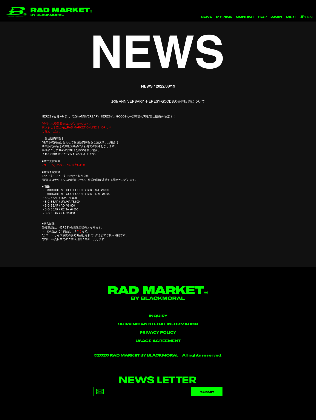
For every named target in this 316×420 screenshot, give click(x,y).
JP (303, 16)
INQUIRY (158, 315)
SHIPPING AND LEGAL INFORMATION (158, 323)
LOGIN (276, 16)
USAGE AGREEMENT (158, 340)
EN (310, 16)
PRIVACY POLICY (158, 332)
